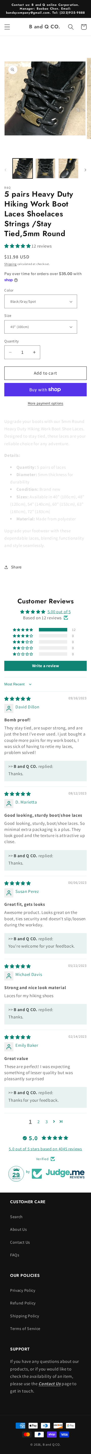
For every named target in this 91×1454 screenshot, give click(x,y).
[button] (7, 27)
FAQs (14, 1255)
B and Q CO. (52, 1444)
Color (8, 290)
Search (16, 1216)
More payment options (45, 403)
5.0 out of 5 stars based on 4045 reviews (45, 1149)
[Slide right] (85, 169)
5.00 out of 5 (59, 612)
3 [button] (47, 1121)
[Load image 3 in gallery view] (68, 168)
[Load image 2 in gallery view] (45, 168)
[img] (17, 699)
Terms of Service (25, 1328)
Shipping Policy (24, 1316)
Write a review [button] (45, 665)
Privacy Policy (22, 1290)
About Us (18, 1229)
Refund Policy (23, 1303)
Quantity (11, 341)
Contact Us (20, 1242)
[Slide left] (5, 169)
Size (7, 315)
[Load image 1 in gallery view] (23, 168)
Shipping (10, 264)
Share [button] (16, 567)
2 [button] (38, 1121)
